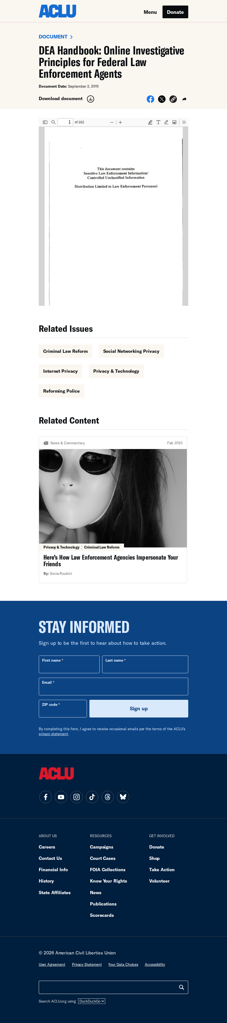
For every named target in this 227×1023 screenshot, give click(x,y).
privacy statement (53, 734)
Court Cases (102, 858)
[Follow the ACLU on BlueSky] (123, 796)
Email (47, 682)
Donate (175, 12)
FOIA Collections (107, 869)
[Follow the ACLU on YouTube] (61, 796)
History (46, 880)
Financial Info (53, 869)
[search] (181, 987)
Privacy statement (87, 964)
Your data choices (123, 964)
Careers (47, 846)
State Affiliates (55, 892)
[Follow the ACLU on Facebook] (45, 796)
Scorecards (102, 915)
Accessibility (155, 964)
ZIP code (49, 704)
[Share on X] (162, 101)
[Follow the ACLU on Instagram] (76, 796)
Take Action (162, 869)
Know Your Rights (108, 880)
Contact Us (50, 858)
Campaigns (101, 846)
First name (51, 660)
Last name (114, 660)
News (95, 892)
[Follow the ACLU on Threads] (107, 796)
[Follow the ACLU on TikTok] (92, 796)
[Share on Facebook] (150, 101)
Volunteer (159, 880)
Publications (103, 903)
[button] (173, 100)
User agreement (52, 964)
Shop (154, 858)
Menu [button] (150, 12)
